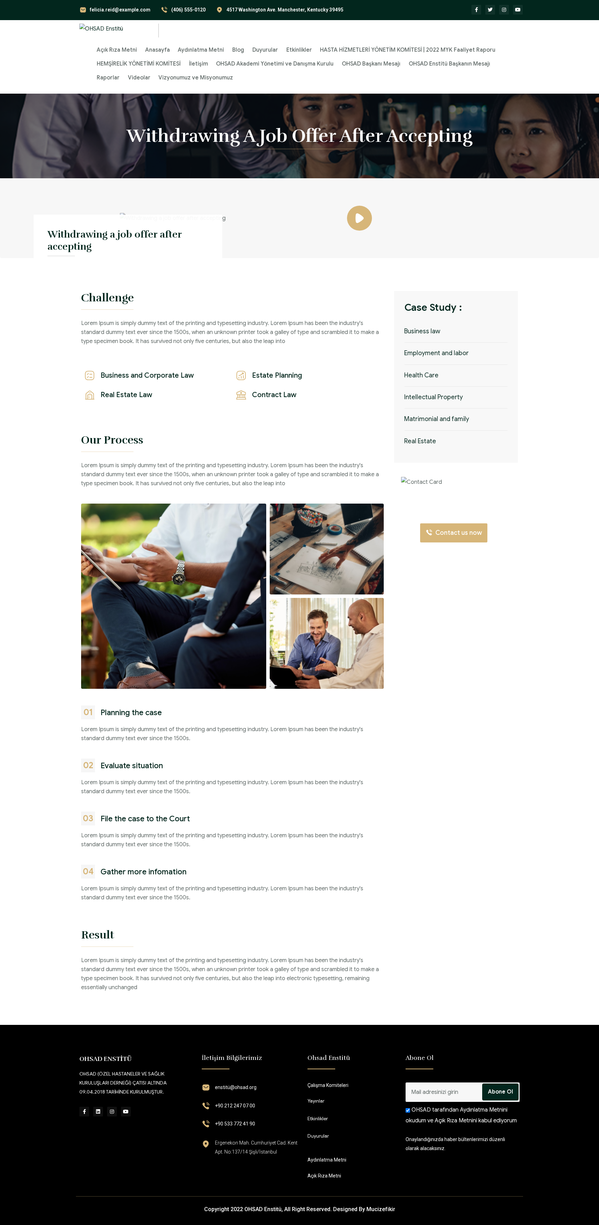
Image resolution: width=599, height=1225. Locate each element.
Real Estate (420, 441)
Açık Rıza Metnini (456, 1120)
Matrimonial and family (436, 419)
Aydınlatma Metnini (483, 1109)
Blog (238, 49)
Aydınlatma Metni (201, 49)
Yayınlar (315, 1101)
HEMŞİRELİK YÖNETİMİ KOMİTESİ (139, 63)
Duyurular (265, 49)
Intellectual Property (433, 397)
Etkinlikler (299, 49)
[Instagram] (504, 10)
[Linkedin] (98, 1111)
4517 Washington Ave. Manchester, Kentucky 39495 (284, 9)
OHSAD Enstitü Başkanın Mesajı (449, 63)
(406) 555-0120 (188, 9)
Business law (422, 331)
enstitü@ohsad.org (236, 1087)
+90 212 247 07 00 (235, 1105)
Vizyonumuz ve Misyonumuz (195, 77)
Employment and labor (436, 353)
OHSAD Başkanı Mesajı (371, 63)
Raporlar (108, 77)
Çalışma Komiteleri (327, 1085)
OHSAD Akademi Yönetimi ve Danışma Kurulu (274, 63)
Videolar (139, 77)
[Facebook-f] (476, 10)
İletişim (198, 63)
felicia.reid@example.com (120, 9)
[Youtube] (518, 10)
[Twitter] (490, 10)
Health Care (421, 375)
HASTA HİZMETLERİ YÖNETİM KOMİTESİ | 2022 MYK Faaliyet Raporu (407, 49)
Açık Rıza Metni (117, 49)
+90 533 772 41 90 (235, 1124)
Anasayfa (157, 49)
